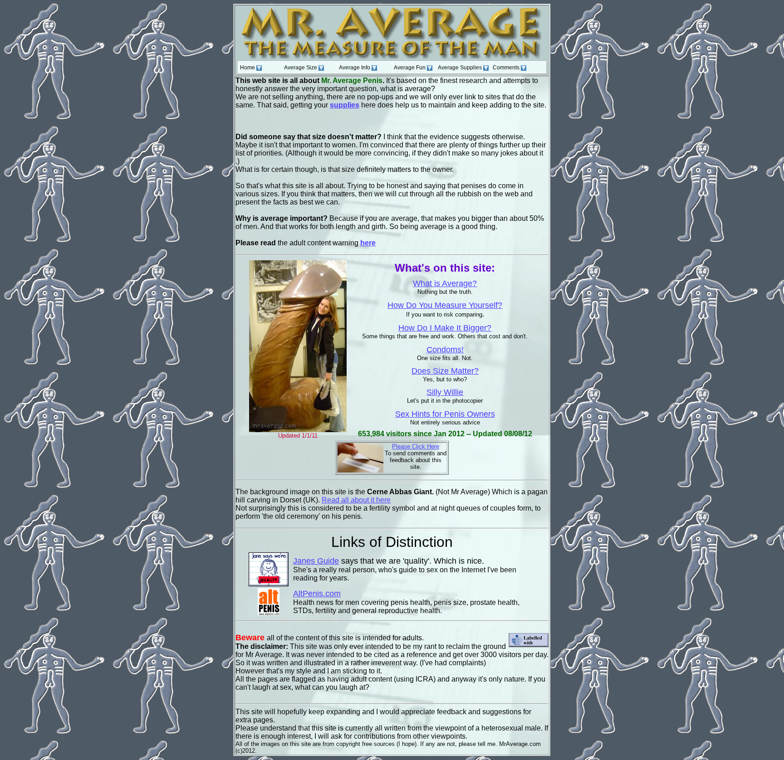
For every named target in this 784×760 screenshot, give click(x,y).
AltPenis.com (317, 593)
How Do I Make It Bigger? (444, 327)
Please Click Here (415, 446)
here (368, 243)
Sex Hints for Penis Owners (445, 414)
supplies (344, 105)
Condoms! (445, 349)
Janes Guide (316, 560)
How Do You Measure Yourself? (444, 305)
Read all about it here (356, 500)
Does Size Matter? (445, 370)
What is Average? (445, 283)
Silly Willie (444, 392)
